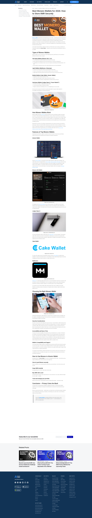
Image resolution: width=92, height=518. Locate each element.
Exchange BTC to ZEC (72, 497)
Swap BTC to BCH (72, 495)
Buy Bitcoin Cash (46, 482)
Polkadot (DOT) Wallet (55, 506)
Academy (36, 8)
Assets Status (37, 479)
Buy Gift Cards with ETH (38, 506)
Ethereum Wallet (53, 161)
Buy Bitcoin (45, 478)
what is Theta (38, 129)
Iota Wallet (53, 503)
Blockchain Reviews (40, 5)
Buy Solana (45, 487)
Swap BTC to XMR (72, 481)
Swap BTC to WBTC (72, 492)
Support (36, 478)
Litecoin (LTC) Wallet (55, 492)
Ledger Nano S (51, 234)
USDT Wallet (54, 484)
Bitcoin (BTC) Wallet (55, 478)
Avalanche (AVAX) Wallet (56, 500)
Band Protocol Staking (64, 484)
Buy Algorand (46, 495)
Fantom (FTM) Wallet (55, 509)
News (16, 5)
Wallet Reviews (33, 5)
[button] (32, 422)
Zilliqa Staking (63, 487)
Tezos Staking (63, 482)
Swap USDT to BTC (72, 479)
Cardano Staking (63, 489)
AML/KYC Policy (37, 484)
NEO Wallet (54, 511)
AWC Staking (63, 479)
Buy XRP (45, 484)
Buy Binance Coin (46, 481)
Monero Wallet (38, 160)
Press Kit (36, 489)
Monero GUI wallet (42, 204)
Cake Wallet (56, 255)
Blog (36, 490)
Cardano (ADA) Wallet (55, 487)
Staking (62, 478)
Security (51, 5)
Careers (36, 500)
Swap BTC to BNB (72, 487)
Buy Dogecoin (46, 489)
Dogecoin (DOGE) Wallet (55, 495)
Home (33, 8)
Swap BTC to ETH (72, 478)
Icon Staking (62, 490)
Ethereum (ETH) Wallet (55, 482)
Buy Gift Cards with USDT (39, 508)
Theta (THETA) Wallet (55, 489)
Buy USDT (45, 492)
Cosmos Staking (63, 481)
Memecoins (19, 5)
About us (36, 497)
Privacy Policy (37, 481)
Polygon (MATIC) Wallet (55, 490)
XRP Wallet (58, 161)
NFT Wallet (53, 497)
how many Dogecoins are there (47, 129)
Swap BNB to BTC (72, 484)
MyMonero (34, 280)
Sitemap (36, 498)
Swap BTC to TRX (72, 489)
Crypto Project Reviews (26, 5)
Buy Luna (45, 490)
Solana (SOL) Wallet (55, 479)
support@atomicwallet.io (19, 479)
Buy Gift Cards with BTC (38, 505)
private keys (43, 114)
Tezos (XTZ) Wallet (55, 498)
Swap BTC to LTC (71, 490)
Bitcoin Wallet (48, 161)
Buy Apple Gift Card (38, 511)
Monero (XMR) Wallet (55, 481)
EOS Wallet (54, 508)
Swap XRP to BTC (72, 482)
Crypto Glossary (55, 5)
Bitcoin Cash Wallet (55, 501)
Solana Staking (63, 492)
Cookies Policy (37, 482)
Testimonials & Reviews (38, 495)
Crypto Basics (46, 5)
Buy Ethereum (46, 479)
